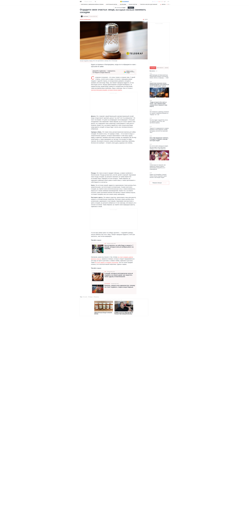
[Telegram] (157, 2)
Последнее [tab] (152, 67)
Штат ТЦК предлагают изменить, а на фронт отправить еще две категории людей (159, 139)
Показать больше (157, 182)
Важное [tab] (166, 67)
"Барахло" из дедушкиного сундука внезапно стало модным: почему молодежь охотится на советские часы (159, 130)
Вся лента (152, 71)
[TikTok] (165, 2)
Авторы (163, 4)
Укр (168, 1)
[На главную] (124, 1)
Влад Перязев (85, 16)
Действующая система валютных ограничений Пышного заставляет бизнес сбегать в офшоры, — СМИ (159, 76)
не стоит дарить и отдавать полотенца (106, 262)
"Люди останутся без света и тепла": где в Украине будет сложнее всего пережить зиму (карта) (158, 104)
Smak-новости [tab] (160, 67)
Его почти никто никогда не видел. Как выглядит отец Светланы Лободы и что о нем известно (159, 147)
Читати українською (85, 19)
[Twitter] (161, 1)
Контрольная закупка (111, 4)
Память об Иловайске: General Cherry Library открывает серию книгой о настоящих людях (158, 176)
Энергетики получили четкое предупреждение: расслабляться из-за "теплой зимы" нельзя (159, 85)
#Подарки (90, 296)
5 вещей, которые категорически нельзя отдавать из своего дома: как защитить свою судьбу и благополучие (118, 275)
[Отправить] (95, 2)
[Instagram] (163, 2)
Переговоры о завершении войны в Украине (92, 4)
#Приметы (96, 296)
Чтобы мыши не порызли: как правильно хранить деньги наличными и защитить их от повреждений (158, 167)
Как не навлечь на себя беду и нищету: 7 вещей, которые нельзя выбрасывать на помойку (119, 247)
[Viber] (155, 1)
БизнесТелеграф (133, 4)
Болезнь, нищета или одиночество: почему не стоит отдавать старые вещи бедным (119, 286)
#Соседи (85, 296)
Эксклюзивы (123, 4)
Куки (124, 7)
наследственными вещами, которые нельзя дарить (106, 90)
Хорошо (131, 7)
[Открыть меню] (81, 1)
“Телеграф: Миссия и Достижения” (148, 4)
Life (105, 243)
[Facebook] (153, 2)
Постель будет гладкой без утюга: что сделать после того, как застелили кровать (159, 121)
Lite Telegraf (107, 283)
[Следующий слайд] (170, 4)
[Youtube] (159, 2)
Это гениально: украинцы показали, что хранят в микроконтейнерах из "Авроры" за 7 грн (159, 113)
